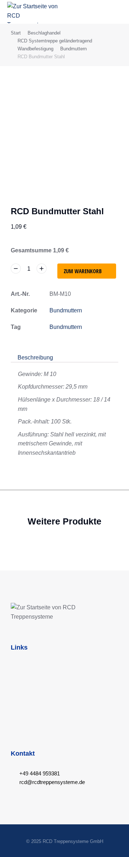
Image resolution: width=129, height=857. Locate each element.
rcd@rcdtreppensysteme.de (52, 782)
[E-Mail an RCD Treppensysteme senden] (13, 782)
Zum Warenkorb (83, 271)
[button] (117, 12)
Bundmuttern (65, 310)
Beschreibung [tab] (35, 357)
